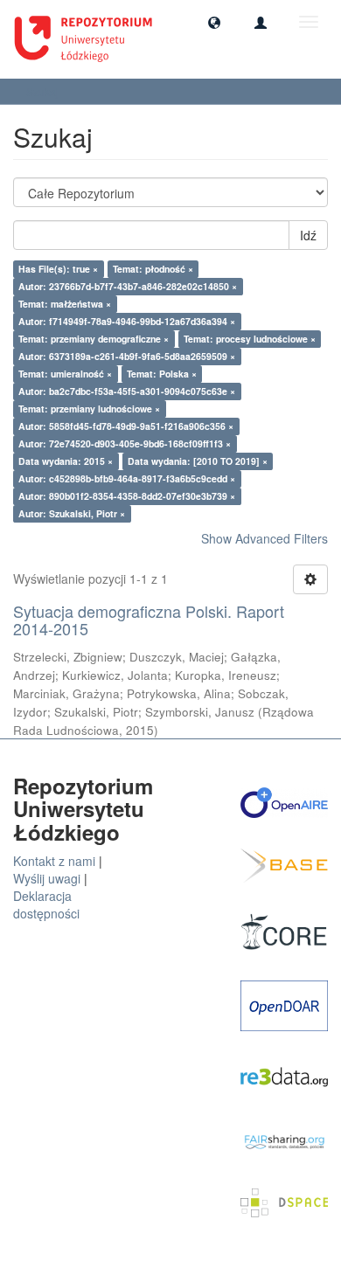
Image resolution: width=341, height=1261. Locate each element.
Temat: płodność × (153, 268)
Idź (308, 235)
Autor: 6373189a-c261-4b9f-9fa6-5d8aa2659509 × (126, 356)
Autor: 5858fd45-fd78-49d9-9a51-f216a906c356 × (125, 426)
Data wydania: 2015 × (65, 461)
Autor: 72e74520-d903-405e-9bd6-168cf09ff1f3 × (124, 443)
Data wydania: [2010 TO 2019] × (198, 461)
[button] (214, 22)
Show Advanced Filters (264, 538)
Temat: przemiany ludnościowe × (89, 408)
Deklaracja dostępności (46, 904)
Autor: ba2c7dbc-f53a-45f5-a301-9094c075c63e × (126, 391)
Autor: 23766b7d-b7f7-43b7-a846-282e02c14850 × (127, 286)
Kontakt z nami (54, 861)
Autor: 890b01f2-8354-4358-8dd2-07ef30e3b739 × (126, 495)
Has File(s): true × (58, 268)
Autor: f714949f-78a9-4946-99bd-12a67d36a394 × (126, 321)
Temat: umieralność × (65, 373)
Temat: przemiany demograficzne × (93, 338)
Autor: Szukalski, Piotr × (71, 513)
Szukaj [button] (43, 91)
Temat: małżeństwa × (64, 303)
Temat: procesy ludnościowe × (250, 338)
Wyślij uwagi (46, 878)
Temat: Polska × (162, 373)
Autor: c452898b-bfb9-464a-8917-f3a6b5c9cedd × (126, 478)
